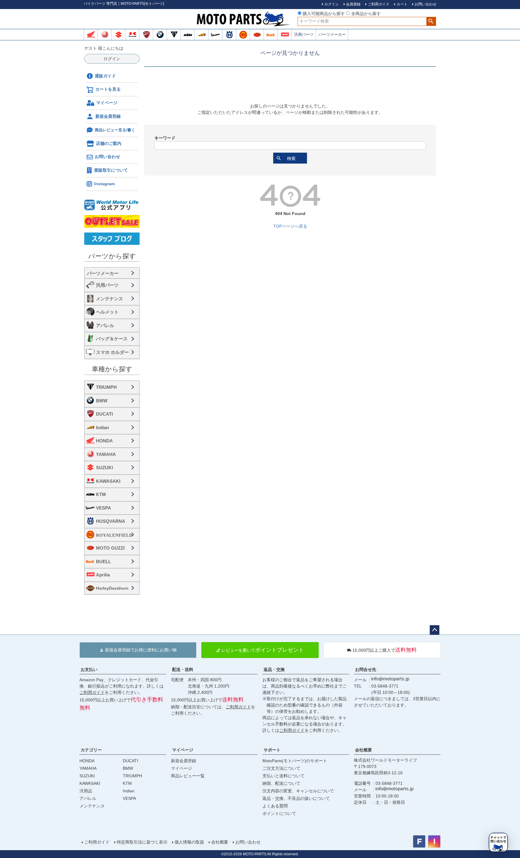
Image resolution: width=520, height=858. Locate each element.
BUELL (103, 561)
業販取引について (111, 170)
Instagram (104, 183)
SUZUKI (104, 467)
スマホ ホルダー (112, 352)
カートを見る (108, 89)
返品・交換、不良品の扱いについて (296, 798)
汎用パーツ (304, 34)
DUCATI (104, 414)
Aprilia (103, 574)
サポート (272, 749)
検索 (431, 21)
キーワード (164, 138)
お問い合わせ (107, 156)
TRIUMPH (106, 387)
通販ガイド (105, 75)
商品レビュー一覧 (188, 775)
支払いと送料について (283, 775)
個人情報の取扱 (189, 842)
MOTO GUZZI (110, 548)
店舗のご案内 (108, 143)
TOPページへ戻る (290, 226)
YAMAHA (106, 454)
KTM (101, 494)
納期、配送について (281, 783)
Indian (102, 427)
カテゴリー (91, 749)
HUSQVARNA (110, 521)
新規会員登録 (108, 116)
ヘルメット (107, 311)
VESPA (103, 507)
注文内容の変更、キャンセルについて (298, 790)
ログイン (112, 58)
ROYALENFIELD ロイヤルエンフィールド (116, 535)
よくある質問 (275, 805)
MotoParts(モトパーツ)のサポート (294, 760)
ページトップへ (434, 630)
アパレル (105, 325)
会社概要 (363, 749)
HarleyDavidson (112, 588)
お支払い (89, 669)
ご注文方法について (281, 768)
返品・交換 (274, 669)
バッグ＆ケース (112, 338)
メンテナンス (109, 298)
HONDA (104, 440)
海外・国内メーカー (112, 273)
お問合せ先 (365, 669)
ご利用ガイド (92, 692)
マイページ (106, 102)
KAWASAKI (108, 481)
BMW (101, 400)
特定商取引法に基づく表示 (142, 842)
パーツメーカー (332, 34)
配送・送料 (182, 669)
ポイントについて (279, 813)
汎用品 (85, 790)
